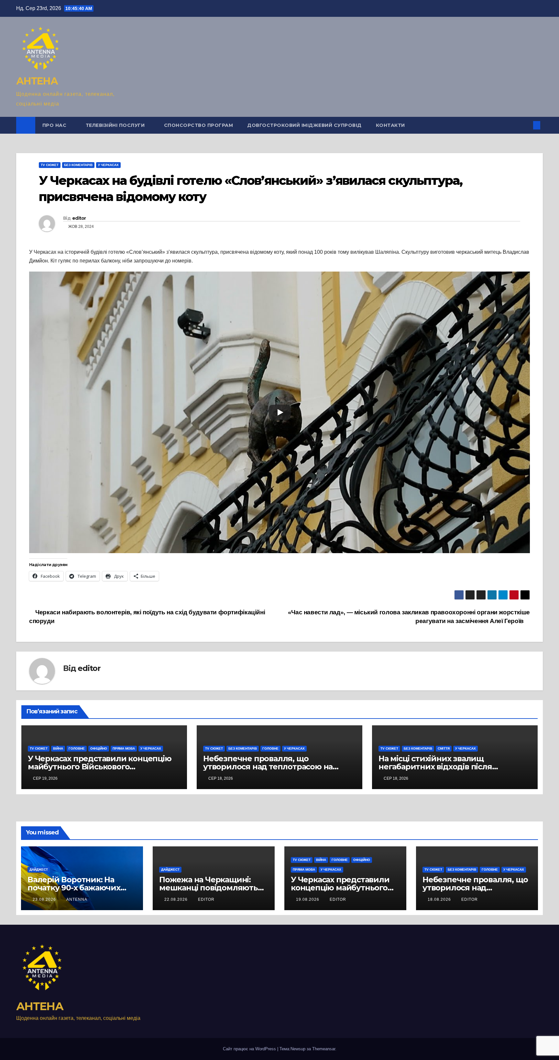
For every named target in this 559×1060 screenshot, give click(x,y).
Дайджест (38, 869)
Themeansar (323, 1048)
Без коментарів (78, 165)
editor (79, 218)
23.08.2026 (45, 899)
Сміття (444, 748)
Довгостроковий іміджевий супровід (304, 125)
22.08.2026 (176, 899)
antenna (76, 899)
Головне (77, 748)
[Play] (280, 412)
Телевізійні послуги (116, 125)
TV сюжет (50, 165)
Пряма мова (124, 748)
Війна (58, 748)
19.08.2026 (308, 899)
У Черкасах (108, 165)
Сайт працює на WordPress (250, 1048)
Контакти (390, 125)
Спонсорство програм (198, 125)
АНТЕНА (37, 81)
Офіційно (98, 748)
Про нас (55, 125)
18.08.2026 (440, 899)
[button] (526, 125)
